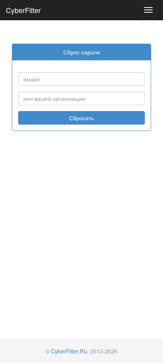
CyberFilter (23, 10)
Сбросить (81, 118)
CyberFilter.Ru (69, 351)
